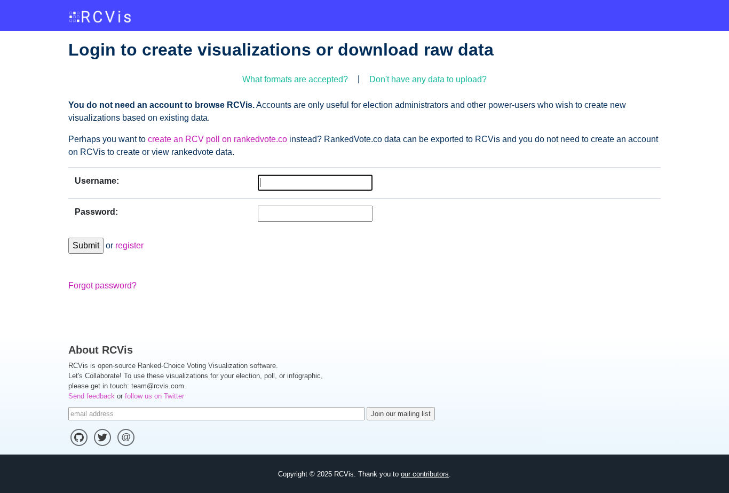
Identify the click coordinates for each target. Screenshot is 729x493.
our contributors (425, 474)
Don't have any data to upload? (428, 79)
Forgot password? (102, 285)
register (129, 245)
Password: (96, 211)
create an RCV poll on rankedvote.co (217, 139)
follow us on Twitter (154, 396)
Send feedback (91, 396)
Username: (97, 180)
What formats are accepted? (295, 79)
